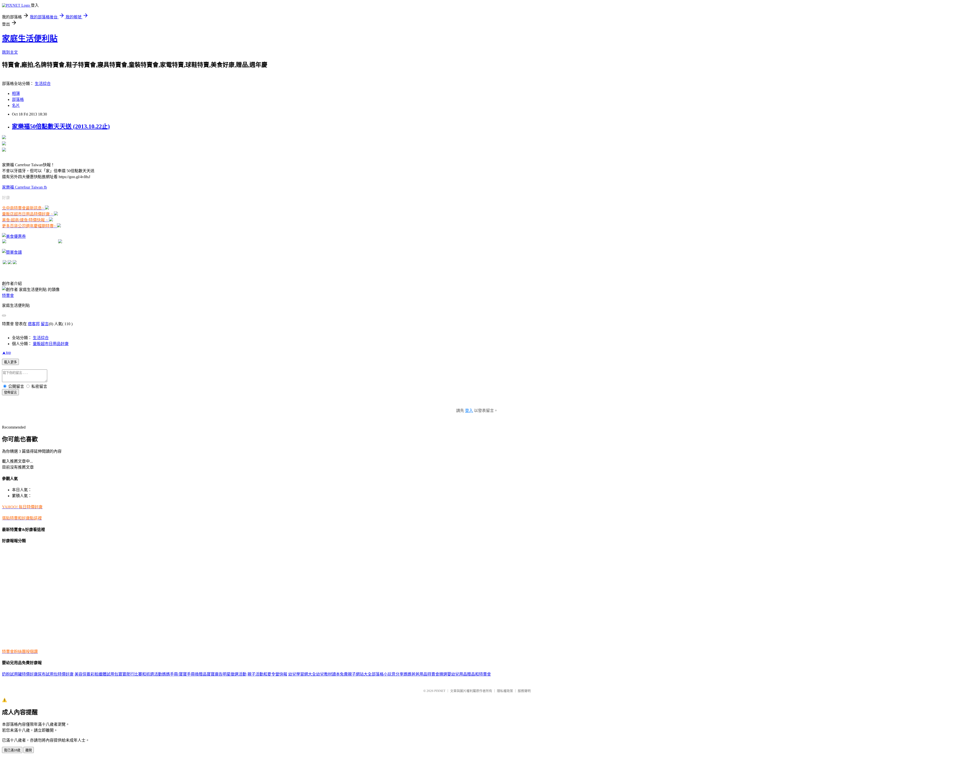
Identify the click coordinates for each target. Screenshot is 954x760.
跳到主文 (10, 52)
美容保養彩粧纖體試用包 (96, 674)
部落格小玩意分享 (387, 674)
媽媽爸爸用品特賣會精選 (425, 674)
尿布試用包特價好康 (56, 674)
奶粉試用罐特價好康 (20, 674)
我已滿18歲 (12, 750)
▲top (6, 352)
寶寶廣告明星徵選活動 (226, 674)
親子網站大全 (360, 674)
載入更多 (10, 362)
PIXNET (439, 691)
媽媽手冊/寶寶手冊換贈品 (184, 674)
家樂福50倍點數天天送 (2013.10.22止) (61, 126)
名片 (16, 105)
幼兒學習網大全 (302, 674)
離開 (28, 750)
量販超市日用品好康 (51, 344)
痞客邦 (34, 324)
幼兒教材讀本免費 (332, 674)
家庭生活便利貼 (30, 38)
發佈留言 (10, 392)
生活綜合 (43, 83)
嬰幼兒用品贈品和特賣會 (469, 674)
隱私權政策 (505, 691)
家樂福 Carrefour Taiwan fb (24, 187)
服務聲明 (524, 691)
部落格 (18, 99)
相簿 (16, 93)
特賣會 (8, 295)
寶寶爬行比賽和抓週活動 (140, 674)
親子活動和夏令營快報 (267, 674)
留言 (45, 324)
